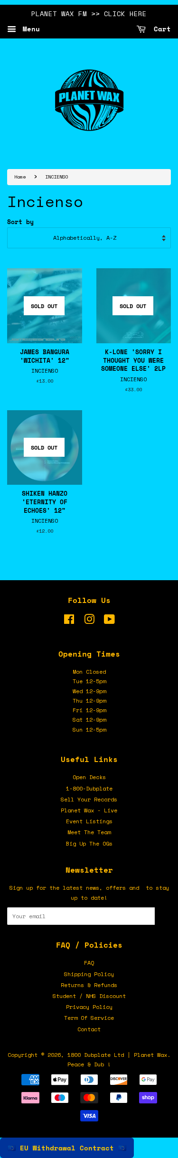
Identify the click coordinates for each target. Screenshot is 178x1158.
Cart (160, 29)
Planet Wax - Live (89, 810)
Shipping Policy (89, 974)
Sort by (20, 221)
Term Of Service (89, 1018)
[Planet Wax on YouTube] (109, 621)
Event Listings (89, 821)
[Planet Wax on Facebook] (69, 621)
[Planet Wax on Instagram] (89, 621)
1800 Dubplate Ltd (95, 1055)
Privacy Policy (89, 1007)
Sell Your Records (89, 799)
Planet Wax (150, 1055)
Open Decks (89, 777)
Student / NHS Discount (89, 996)
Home (20, 176)
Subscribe (163, 916)
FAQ (89, 963)
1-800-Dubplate (89, 788)
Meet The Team (89, 832)
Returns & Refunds (89, 985)
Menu (29, 29)
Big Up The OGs (89, 843)
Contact (89, 1029)
